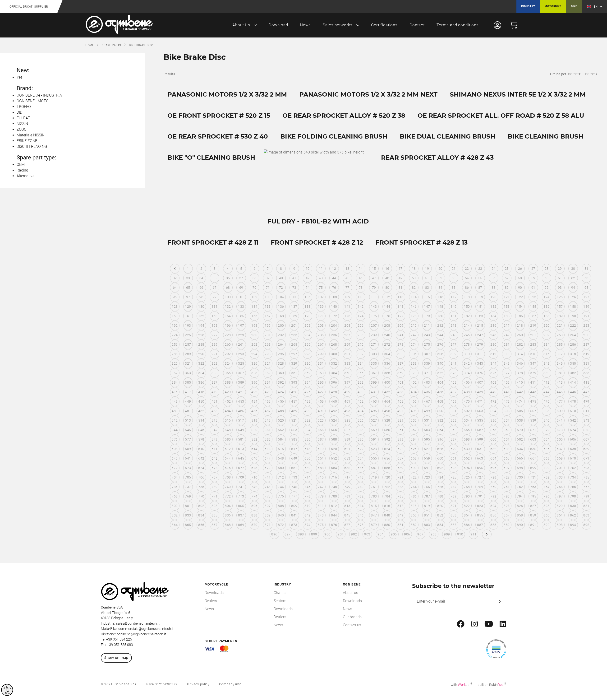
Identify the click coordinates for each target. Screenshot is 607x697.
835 (214, 515)
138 (307, 306)
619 (321, 449)
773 (241, 496)
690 (414, 468)
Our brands (352, 617)
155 (533, 306)
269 (347, 344)
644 (228, 458)
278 (467, 344)
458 (307, 401)
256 (175, 344)
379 (533, 373)
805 (241, 506)
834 (201, 515)
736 (175, 487)
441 (507, 392)
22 (467, 268)
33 (188, 278)
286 (573, 344)
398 (360, 382)
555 (321, 430)
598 (467, 439)
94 (573, 287)
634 (520, 449)
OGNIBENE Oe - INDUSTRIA (39, 95)
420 (228, 392)
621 (347, 449)
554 (307, 430)
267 (321, 344)
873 (294, 525)
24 (494, 268)
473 (507, 401)
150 (467, 306)
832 (175, 515)
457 (294, 401)
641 (188, 458)
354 (201, 373)
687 (374, 468)
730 (520, 477)
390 (254, 382)
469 (453, 401)
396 (334, 382)
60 (547, 278)
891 (533, 525)
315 (533, 354)
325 (241, 363)
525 (347, 420)
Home (89, 45)
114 (414, 297)
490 (307, 411)
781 (347, 496)
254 (573, 335)
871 (268, 525)
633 (507, 449)
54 (467, 278)
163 (214, 316)
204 (334, 325)
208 (387, 325)
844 (334, 515)
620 (334, 449)
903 (367, 534)
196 (228, 325)
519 (268, 420)
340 (440, 363)
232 (281, 335)
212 (440, 325)
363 (321, 373)
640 (175, 458)
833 (188, 515)
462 (360, 401)
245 (453, 335)
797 (560, 496)
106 (307, 297)
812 (334, 506)
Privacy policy (198, 684)
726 (467, 477)
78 (361, 287)
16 (387, 268)
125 (560, 297)
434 (414, 392)
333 (347, 363)
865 (188, 525)
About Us (241, 25)
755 (427, 487)
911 (473, 534)
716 (334, 477)
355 (214, 373)
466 (414, 401)
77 (347, 287)
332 (334, 363)
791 (480, 496)
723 (427, 477)
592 (387, 439)
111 (374, 297)
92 (547, 287)
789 (453, 496)
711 (268, 477)
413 (560, 382)
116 (440, 297)
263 (268, 344)
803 (214, 506)
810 (307, 506)
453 (241, 401)
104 (281, 297)
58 (520, 278)
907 (420, 534)
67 (215, 287)
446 (573, 392)
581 (241, 439)
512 (175, 420)
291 (214, 354)
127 (586, 297)
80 (387, 287)
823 (480, 506)
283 (533, 344)
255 (586, 335)
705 (188, 477)
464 (387, 401)
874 (307, 525)
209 (400, 325)
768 (175, 496)
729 (507, 477)
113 (400, 297)
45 (347, 278)
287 (586, 344)
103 (268, 297)
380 (546, 373)
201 (294, 325)
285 (560, 344)
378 (520, 373)
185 (507, 316)
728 (493, 477)
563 (427, 430)
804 (228, 506)
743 (268, 487)
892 (546, 525)
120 (493, 297)
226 (201, 335)
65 (188, 287)
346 (520, 363)
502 (467, 411)
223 (586, 325)
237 (347, 335)
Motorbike (553, 6)
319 (586, 354)
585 (294, 439)
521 (294, 420)
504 (493, 411)
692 (440, 468)
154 (520, 306)
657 (400, 458)
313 (507, 354)
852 (440, 515)
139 (321, 306)
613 (241, 449)
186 (520, 316)
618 (307, 449)
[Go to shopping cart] (514, 25)
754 (414, 487)
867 (214, 525)
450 (201, 401)
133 (241, 306)
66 (201, 287)
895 (586, 525)
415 (586, 382)
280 (493, 344)
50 (414, 278)
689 (400, 468)
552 (281, 430)
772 (228, 496)
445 (560, 392)
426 (307, 392)
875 (321, 525)
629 (453, 449)
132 (228, 306)
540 (546, 420)
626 (414, 449)
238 (360, 335)
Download (278, 25)
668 (546, 458)
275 (427, 344)
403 (427, 382)
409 (507, 382)
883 (427, 525)
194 (201, 325)
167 (268, 316)
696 (493, 468)
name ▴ (591, 74)
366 (360, 373)
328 (281, 363)
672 (175, 468)
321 (188, 363)
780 (334, 496)
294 (254, 354)
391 (268, 382)
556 (334, 430)
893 (560, 525)
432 (387, 392)
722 (414, 477)
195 (214, 325)
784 (387, 496)
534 (467, 420)
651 (321, 458)
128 (175, 306)
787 (427, 496)
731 (533, 477)
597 (453, 439)
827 (533, 506)
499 (427, 411)
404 (440, 382)
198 (254, 325)
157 (560, 306)
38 (255, 278)
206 (360, 325)
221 (560, 325)
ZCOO (22, 129)
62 (573, 278)
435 (427, 392)
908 (434, 534)
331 (321, 363)
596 (440, 439)
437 (453, 392)
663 (480, 458)
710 (254, 477)
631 (480, 449)
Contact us (352, 625)
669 (560, 458)
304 (387, 354)
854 (467, 515)
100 (228, 297)
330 (307, 363)
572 (546, 430)
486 (254, 411)
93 (560, 287)
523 (321, 420)
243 (427, 335)
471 (480, 401)
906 (407, 534)
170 (307, 316)
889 (507, 525)
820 (440, 506)
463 (374, 401)
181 (453, 316)
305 (400, 354)
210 (414, 325)
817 (400, 506)
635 (533, 449)
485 (241, 411)
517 (241, 420)
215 (480, 325)
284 (546, 344)
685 (347, 468)
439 (480, 392)
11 (321, 268)
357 (241, 373)
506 (520, 411)
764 (546, 487)
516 (228, 420)
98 (201, 297)
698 (520, 468)
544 (175, 430)
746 (307, 487)
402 (414, 382)
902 (354, 534)
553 (294, 430)
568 (493, 430)
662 (467, 458)
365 (347, 373)
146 (414, 306)
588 (334, 439)
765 (560, 487)
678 (254, 468)
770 (201, 496)
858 (520, 515)
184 (493, 316)
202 (307, 325)
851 (427, 515)
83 (427, 287)
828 (546, 506)
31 (586, 268)
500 (440, 411)
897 (287, 534)
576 (175, 439)
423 (268, 392)
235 (321, 335)
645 (241, 458)
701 (560, 468)
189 (560, 316)
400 (387, 382)
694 (467, 468)
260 (228, 344)
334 (360, 363)
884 (440, 525)
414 (573, 382)
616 (281, 449)
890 (520, 525)
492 (334, 411)
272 (387, 344)
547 (214, 430)
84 (440, 287)
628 (440, 449)
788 (440, 496)
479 (586, 401)
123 (533, 297)
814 (360, 506)
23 (480, 268)
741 (241, 487)
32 (175, 278)
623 (374, 449)
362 (307, 373)
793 (507, 496)
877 (347, 525)
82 (414, 287)
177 (400, 316)
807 (268, 506)
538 (520, 420)
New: (23, 70)
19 (427, 268)
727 (480, 477)
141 (347, 306)
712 (281, 477)
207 (374, 325)
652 (334, 458)
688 (387, 468)
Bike (574, 6)
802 (201, 506)
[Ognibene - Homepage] (119, 25)
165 (241, 316)
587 (321, 439)
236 (334, 335)
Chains (279, 592)
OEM (21, 164)
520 (281, 420)
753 (400, 487)
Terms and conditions (458, 25)
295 (268, 354)
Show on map (116, 657)
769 (188, 496)
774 (254, 496)
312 (493, 354)
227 (214, 335)
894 (573, 525)
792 (493, 496)
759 (480, 487)
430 (360, 392)
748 (334, 487)
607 (586, 439)
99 (215, 297)
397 (347, 382)
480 (175, 411)
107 (321, 297)
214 (467, 325)
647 (268, 458)
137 (294, 306)
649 (294, 458)
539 (533, 420)
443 (533, 392)
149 (453, 306)
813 (347, 506)
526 (360, 420)
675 (214, 468)
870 (254, 525)
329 (294, 363)
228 (228, 335)
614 (254, 449)
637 (560, 449)
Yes (20, 77)
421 (241, 392)
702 (573, 468)
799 (586, 496)
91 (533, 287)
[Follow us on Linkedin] (503, 624)
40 (281, 278)
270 (360, 344)
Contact (417, 25)
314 (520, 354)
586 (307, 439)
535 (480, 420)
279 (480, 344)
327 (268, 363)
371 (427, 373)
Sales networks (338, 25)
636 (546, 449)
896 (274, 534)
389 (241, 382)
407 (480, 382)
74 (308, 287)
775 (268, 496)
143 (374, 306)
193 (188, 325)
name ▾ (574, 74)
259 (214, 344)
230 (254, 335)
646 (254, 458)
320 (175, 363)
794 (520, 496)
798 (573, 496)
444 (546, 392)
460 (334, 401)
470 (467, 401)
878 (360, 525)
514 (201, 420)
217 (507, 325)
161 (188, 316)
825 (507, 506)
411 (533, 382)
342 (467, 363)
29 (560, 268)
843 (321, 515)
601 (507, 439)
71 (268, 287)
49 (401, 278)
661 (453, 458)
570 (520, 430)
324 (228, 363)
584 (281, 439)
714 (307, 477)
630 (467, 449)
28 (547, 268)
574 (573, 430)
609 (188, 449)
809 (294, 506)
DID (19, 112)
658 (414, 458)
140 (334, 306)
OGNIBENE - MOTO (33, 101)
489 (294, 411)
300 (334, 354)
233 (294, 335)
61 (560, 278)
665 (507, 458)
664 (493, 458)
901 (341, 534)
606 (573, 439)
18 (414, 268)
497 (400, 411)
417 (188, 392)
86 (467, 287)
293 (241, 354)
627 (427, 449)
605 (560, 439)
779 (321, 496)
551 (268, 430)
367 (374, 373)
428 (334, 392)
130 (201, 306)
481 (188, 411)
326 (254, 363)
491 (321, 411)
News (305, 25)
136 (281, 306)
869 (241, 525)
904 (380, 534)
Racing (22, 170)
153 (507, 306)
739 (214, 487)
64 (175, 287)
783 (374, 496)
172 (334, 316)
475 (533, 401)
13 (347, 268)
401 (400, 382)
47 (374, 278)
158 (573, 306)
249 (507, 335)
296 (281, 354)
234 (307, 335)
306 (414, 354)
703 (586, 468)
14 (361, 268)
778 (307, 496)
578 (201, 439)
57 (507, 278)
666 (520, 458)
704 (175, 477)
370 (414, 373)
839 (268, 515)
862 (573, 515)
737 (188, 487)
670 (573, 458)
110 (360, 297)
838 (254, 515)
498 (414, 411)
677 (241, 468)
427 (321, 392)
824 (493, 506)
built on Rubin (492, 685)
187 (533, 316)
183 (480, 316)
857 (507, 515)
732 (546, 477)
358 (254, 373)
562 (414, 430)
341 (453, 363)
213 (453, 325)
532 (440, 420)
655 (374, 458)
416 (175, 392)
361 (294, 373)
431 (374, 392)
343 (480, 363)
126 (573, 297)
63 (586, 278)
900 (327, 534)
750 (360, 487)
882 (414, 525)
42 (308, 278)
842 (307, 515)
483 (214, 411)
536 (493, 420)
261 (241, 344)
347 (533, 363)
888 (493, 525)
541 (560, 420)
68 (228, 287)
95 (586, 287)
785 (400, 496)
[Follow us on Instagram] (474, 624)
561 (400, 430)
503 (480, 411)
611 (214, 449)
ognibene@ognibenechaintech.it (141, 634)
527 (374, 420)
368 (387, 373)
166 (254, 316)
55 (480, 278)
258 (201, 344)
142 (360, 306)
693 (453, 468)
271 (374, 344)
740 (228, 487)
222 (573, 325)
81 (401, 287)
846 (360, 515)
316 (546, 354)
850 (414, 515)
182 (467, 316)
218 (520, 325)
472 (493, 401)
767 (586, 487)
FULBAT (23, 118)
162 (201, 316)
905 (394, 534)
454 (254, 401)
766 (573, 487)
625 (400, 449)
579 (214, 439)
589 (347, 439)
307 (427, 354)
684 (334, 468)
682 (307, 468)
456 (281, 401)
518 (254, 420)
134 (254, 306)
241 (400, 335)
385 (188, 382)
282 (520, 344)
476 (546, 401)
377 (507, 373)
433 (400, 392)
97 (188, 297)
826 (520, 506)
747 (321, 487)
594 (414, 439)
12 (334, 268)
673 (188, 468)
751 (374, 487)
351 (586, 363)
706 (201, 477)
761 (507, 487)
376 (493, 373)
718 (360, 477)
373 (453, 373)
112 (387, 297)
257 (188, 344)
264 (281, 344)
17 (401, 268)
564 (440, 430)
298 (307, 354)
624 (387, 449)
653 (347, 458)
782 (360, 496)
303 (374, 354)
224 (175, 335)
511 (586, 411)
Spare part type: (36, 157)
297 (294, 354)
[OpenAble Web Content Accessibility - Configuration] (7, 690)
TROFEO (24, 106)
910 (460, 534)
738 (201, 487)
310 (467, 354)
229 (241, 335)
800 (175, 506)
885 (453, 525)
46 (361, 278)
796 (546, 496)
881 (400, 525)
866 (201, 525)
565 (453, 430)
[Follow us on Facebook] (460, 624)
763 (533, 487)
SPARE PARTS (111, 45)
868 (228, 525)
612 (228, 449)
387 (214, 382)
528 (387, 420)
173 (347, 316)
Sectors (280, 601)
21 (454, 268)
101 (241, 297)
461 (347, 401)
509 (560, 411)
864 (175, 525)
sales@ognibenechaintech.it (138, 623)
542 (573, 420)
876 (334, 525)
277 (453, 344)
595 (427, 439)
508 (546, 411)
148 (440, 306)
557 (347, 430)
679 (268, 468)
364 (334, 373)
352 (175, 373)
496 (387, 411)
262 (254, 344)
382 (573, 373)
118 (467, 297)
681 (294, 468)
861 (560, 515)
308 (440, 354)
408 (493, 382)
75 (321, 287)
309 (453, 354)
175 (374, 316)
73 (294, 287)
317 (560, 354)
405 (453, 382)
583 (268, 439)
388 (228, 382)
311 (480, 354)
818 (414, 506)
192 (175, 325)
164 (228, 316)
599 (480, 439)
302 (360, 354)
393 (294, 382)
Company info (230, 684)
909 (447, 534)
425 (294, 392)
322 (201, 363)
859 (533, 515)
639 (586, 449)
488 (281, 411)
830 (573, 506)
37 (241, 278)
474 (520, 401)
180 (440, 316)
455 (268, 401)
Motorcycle (216, 584)
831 (586, 506)
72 (281, 287)
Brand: (25, 88)
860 (546, 515)
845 (347, 515)
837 (241, 515)
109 (347, 297)
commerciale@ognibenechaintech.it (146, 629)
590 (360, 439)
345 (507, 363)
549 (241, 430)
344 (493, 363)
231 (268, 335)
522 (307, 420)
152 (493, 306)
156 (546, 306)
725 (453, 477)
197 (241, 325)
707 (214, 477)
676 (228, 468)
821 (453, 506)
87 (480, 287)
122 (520, 297)
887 (480, 525)
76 (334, 287)
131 (214, 306)
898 (301, 534)
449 (188, 401)
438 (467, 392)
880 (387, 525)
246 (467, 335)
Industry (528, 6)
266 (307, 344)
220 (546, 325)
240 (387, 335)
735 (586, 477)
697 (507, 468)
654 (360, 458)
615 (268, 449)
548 (228, 430)
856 (493, 515)
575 (586, 430)
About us (350, 592)
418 (201, 392)
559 (374, 430)
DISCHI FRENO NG (32, 146)
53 (454, 278)
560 (387, 430)
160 (175, 316)
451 (214, 401)
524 (334, 420)
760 (493, 487)
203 (321, 325)
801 (188, 506)
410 (520, 382)
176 (387, 316)
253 (560, 335)
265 (294, 344)
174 (360, 316)
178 (414, 316)
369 (400, 373)
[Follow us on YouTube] (488, 624)
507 (533, 411)
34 (201, 278)
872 (281, 525)
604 (546, 439)
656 (387, 458)
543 (586, 420)
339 (427, 363)
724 (440, 477)
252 (546, 335)
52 (440, 278)
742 (254, 487)
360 (281, 373)
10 (308, 268)
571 (533, 430)
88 (494, 287)
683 (321, 468)
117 (453, 297)
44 (334, 278)
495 (374, 411)
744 (281, 487)
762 (520, 487)
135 (268, 306)
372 (440, 373)
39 (268, 278)
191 (586, 316)
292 (228, 354)
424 (281, 392)
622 (360, 449)
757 (453, 487)
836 (228, 515)
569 (507, 430)
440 (493, 392)
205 (347, 325)
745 (294, 487)
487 (268, 411)
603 (533, 439)
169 (294, 316)
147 (427, 306)
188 (546, 316)
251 (533, 335)
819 (427, 506)
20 (440, 268)
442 (520, 392)
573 (560, 430)
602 (520, 439)
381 (560, 373)
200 (281, 325)
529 (400, 420)
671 (586, 458)
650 (307, 458)
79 (374, 287)
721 (400, 477)
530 (414, 420)
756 (440, 487)
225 (188, 335)
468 (440, 401)
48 (387, 278)
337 (400, 363)
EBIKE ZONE (27, 141)
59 (533, 278)
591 (374, 439)
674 (201, 468)
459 (321, 401)
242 (414, 335)
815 (374, 506)
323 (214, 363)
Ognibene (352, 584)
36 (228, 278)
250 (520, 335)
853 (453, 515)
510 (573, 411)
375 (480, 373)
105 (294, 297)
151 (480, 306)
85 (454, 287)
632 (493, 449)
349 (560, 363)
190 (573, 316)
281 (507, 344)
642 (201, 458)
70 (255, 287)
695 (480, 468)
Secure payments (221, 641)
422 (254, 392)
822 (467, 506)
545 (188, 430)
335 (374, 363)
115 (427, 297)
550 (254, 430)
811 (321, 506)
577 (188, 439)
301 (347, 354)
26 (520, 268)
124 (546, 297)
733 (560, 477)
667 (533, 458)
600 (493, 439)
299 (321, 354)
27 (533, 268)
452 (228, 401)
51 (427, 278)
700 (546, 468)
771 (214, 496)
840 (281, 515)
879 (374, 525)
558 (360, 430)
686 (360, 468)
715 (321, 477)
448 (175, 401)
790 (467, 496)
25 (507, 268)
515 (214, 420)
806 (254, 506)
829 (560, 506)
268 (334, 344)
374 (467, 373)
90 (520, 287)
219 (533, 325)
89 (507, 287)
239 (374, 335)
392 (281, 382)
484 (228, 411)
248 (493, 335)
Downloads (214, 592)
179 (427, 316)
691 (427, 468)
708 (228, 477)
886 (467, 525)
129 (188, 306)
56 (494, 278)
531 (427, 420)
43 (321, 278)
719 (374, 477)
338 (414, 363)
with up (461, 685)
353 (188, 373)
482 (201, 411)
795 (533, 496)
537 (507, 420)
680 (281, 468)
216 (493, 325)
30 (573, 268)
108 (334, 297)
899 (314, 534)
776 (281, 496)
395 (321, 382)
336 (387, 363)
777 (294, 496)
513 (188, 420)
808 (281, 506)
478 (573, 401)
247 (480, 335)
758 (467, 487)
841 (294, 515)
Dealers (211, 601)
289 (188, 354)
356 (228, 373)
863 (586, 515)
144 (387, 306)
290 (201, 354)
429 (347, 392)
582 (254, 439)
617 (294, 449)
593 (400, 439)
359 (268, 373)
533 (453, 420)
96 (175, 297)
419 (214, 392)
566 (467, 430)
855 (480, 515)
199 (268, 325)
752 (387, 487)
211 (427, 325)
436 (440, 392)
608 (175, 449)
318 (573, 354)
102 (254, 297)
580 (228, 439)
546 (201, 430)
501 (453, 411)
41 (294, 278)
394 (307, 382)
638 (573, 449)
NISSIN (22, 123)
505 (507, 411)
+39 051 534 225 (119, 639)
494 (360, 411)
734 (573, 477)
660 (440, 458)
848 (387, 515)
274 (414, 344)
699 (533, 468)
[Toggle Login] (497, 25)
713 (294, 477)
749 (347, 487)
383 (586, 373)
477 (560, 401)
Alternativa (26, 176)
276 (440, 344)
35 (215, 278)
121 (507, 297)
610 (201, 449)
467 (427, 401)
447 (586, 392)
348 (546, 363)
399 (374, 382)
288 (175, 354)
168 (281, 316)
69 (241, 287)
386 (201, 382)
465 (400, 401)
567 (480, 430)
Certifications (384, 25)
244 (440, 335)
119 (480, 297)
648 (281, 458)
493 (347, 411)
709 (241, 477)
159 (586, 306)
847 (374, 515)
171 (321, 316)
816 (387, 506)
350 (573, 363)
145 (400, 306)
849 (400, 515)
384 (175, 382)
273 (400, 344)
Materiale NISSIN (31, 135)
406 (467, 382)
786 (414, 496)
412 (546, 382)
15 (374, 268)
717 (347, 477)
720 (387, 477)
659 (427, 458)
